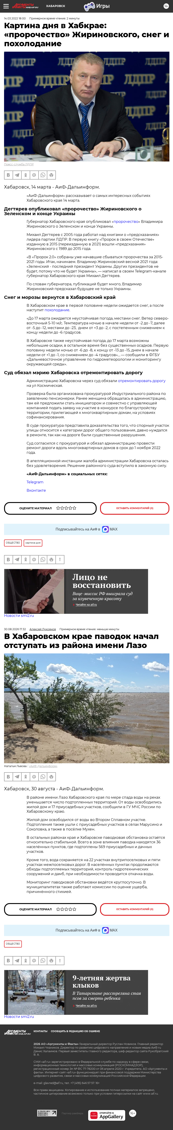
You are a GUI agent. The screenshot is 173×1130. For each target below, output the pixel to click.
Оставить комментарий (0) (134, 508)
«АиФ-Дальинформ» (43, 766)
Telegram (35, 482)
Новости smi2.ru (19, 615)
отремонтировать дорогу (142, 381)
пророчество (126, 221)
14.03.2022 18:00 (15, 18)
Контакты (40, 1031)
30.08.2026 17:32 (15, 629)
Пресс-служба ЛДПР (19, 164)
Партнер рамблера (72, 1113)
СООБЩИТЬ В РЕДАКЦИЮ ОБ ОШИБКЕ (75, 1031)
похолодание (57, 310)
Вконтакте (36, 490)
